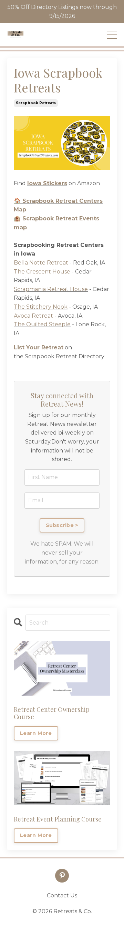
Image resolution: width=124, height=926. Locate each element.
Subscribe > (62, 525)
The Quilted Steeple (42, 324)
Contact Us (62, 895)
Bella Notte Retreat (41, 262)
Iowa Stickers (47, 183)
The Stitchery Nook (41, 306)
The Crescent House (42, 271)
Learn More (36, 733)
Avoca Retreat (33, 315)
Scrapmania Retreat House (51, 289)
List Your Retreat (38, 347)
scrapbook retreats (36, 103)
